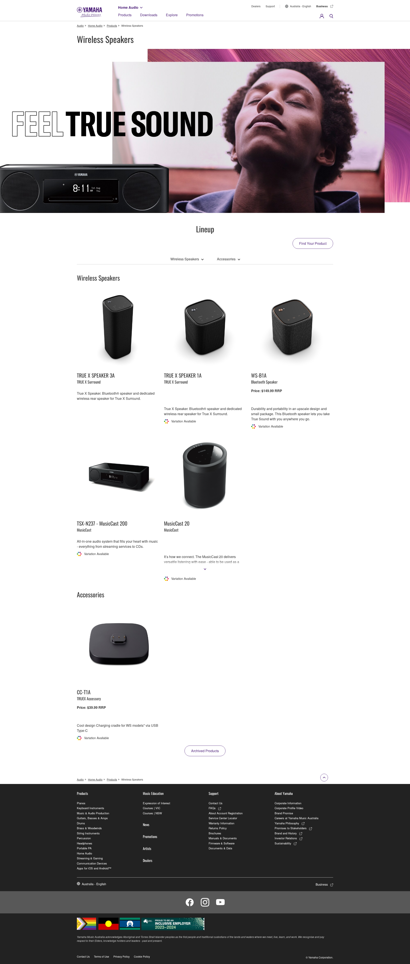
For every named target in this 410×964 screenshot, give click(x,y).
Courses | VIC (151, 808)
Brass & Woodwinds (89, 828)
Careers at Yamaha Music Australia (296, 818)
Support (270, 6)
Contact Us (216, 803)
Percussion (84, 838)
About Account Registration (226, 813)
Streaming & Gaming (90, 858)
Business (322, 6)
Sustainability (283, 843)
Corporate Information (288, 803)
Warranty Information (221, 823)
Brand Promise (284, 813)
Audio (80, 25)
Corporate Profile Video (289, 808)
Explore (172, 14)
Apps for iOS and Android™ (94, 868)
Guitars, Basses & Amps (92, 818)
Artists (147, 848)
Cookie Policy (142, 956)
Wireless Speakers (184, 258)
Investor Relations (286, 838)
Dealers (256, 6)
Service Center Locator (223, 818)
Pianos (81, 803)
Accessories (226, 258)
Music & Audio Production (93, 813)
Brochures (215, 833)
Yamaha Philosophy (287, 823)
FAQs (212, 808)
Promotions (195, 14)
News (146, 824)
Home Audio (128, 7)
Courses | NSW (152, 813)
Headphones (84, 843)
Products (125, 14)
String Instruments (88, 833)
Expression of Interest (156, 803)
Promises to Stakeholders (291, 828)
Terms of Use (101, 956)
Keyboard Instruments (90, 808)
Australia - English (300, 6)
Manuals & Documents (223, 838)
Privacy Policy (121, 956)
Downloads (148, 14)
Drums (81, 823)
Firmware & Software (221, 843)
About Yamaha (284, 793)
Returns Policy (218, 828)
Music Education (153, 793)
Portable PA (84, 848)
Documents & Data (220, 848)
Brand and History (286, 833)
